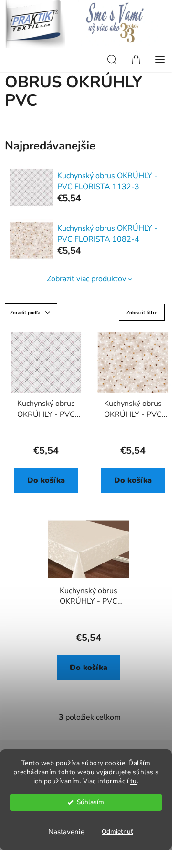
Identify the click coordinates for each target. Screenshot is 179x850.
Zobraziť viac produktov (86, 279)
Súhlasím (90, 802)
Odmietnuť (117, 831)
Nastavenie (66, 832)
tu (133, 781)
